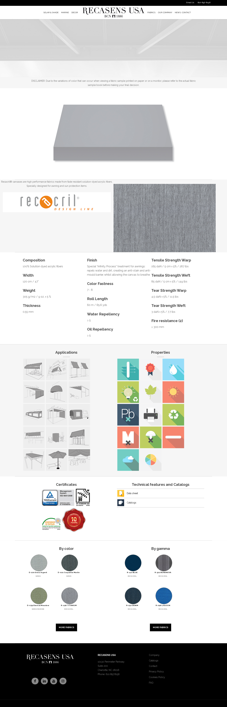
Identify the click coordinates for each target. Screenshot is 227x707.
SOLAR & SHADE (50, 12)
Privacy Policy (156, 671)
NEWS (178, 12)
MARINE (65, 12)
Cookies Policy (157, 677)
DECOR (74, 12)
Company (154, 655)
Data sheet (132, 493)
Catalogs (131, 502)
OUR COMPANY (165, 12)
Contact (153, 666)
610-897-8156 (204, 2)
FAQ (151, 682)
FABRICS (151, 12)
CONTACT (186, 12)
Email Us (190, 2)
